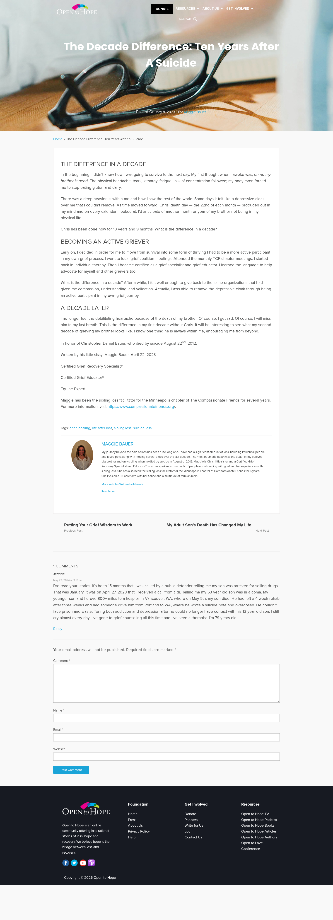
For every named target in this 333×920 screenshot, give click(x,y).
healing (84, 428)
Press (132, 820)
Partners (191, 820)
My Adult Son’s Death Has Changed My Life (208, 525)
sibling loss (122, 428)
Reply (57, 629)
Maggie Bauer (195, 112)
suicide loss (142, 428)
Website (59, 749)
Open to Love (252, 843)
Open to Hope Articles (259, 831)
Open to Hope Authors (259, 837)
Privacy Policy (139, 831)
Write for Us (194, 825)
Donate (162, 9)
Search (185, 19)
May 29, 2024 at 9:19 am (67, 580)
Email (58, 730)
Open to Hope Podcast (259, 820)
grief (73, 428)
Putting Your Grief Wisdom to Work (98, 525)
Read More (108, 491)
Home (58, 139)
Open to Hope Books (257, 825)
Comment (61, 661)
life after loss (102, 428)
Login (189, 831)
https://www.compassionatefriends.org (141, 406)
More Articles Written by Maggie (122, 484)
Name (58, 710)
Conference (250, 849)
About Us (135, 825)
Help (131, 837)
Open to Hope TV (255, 814)
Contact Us (193, 837)
